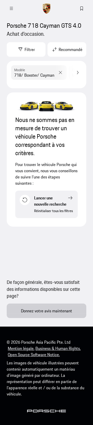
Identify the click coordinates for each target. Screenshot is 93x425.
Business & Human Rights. (58, 348)
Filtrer (30, 49)
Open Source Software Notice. (34, 354)
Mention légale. (21, 348)
